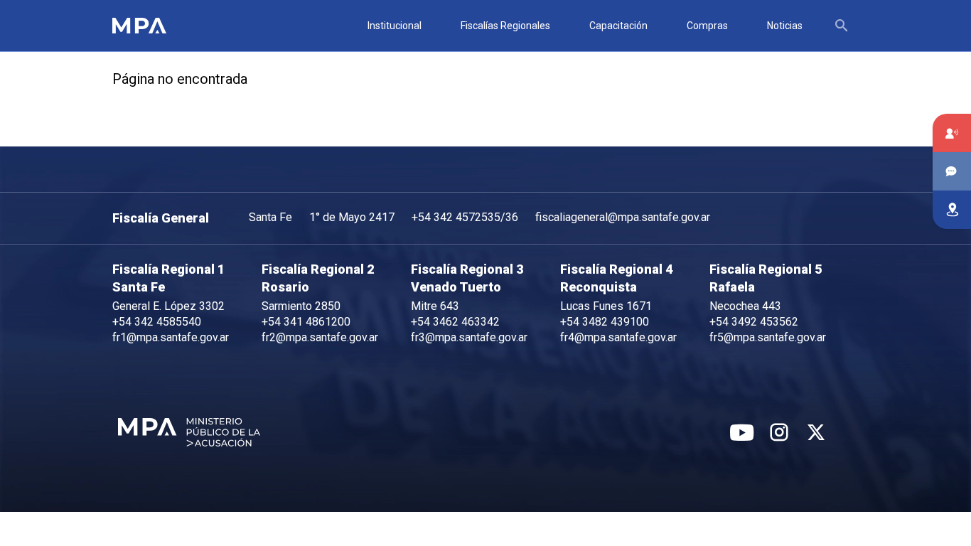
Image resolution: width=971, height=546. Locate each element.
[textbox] (846, 25)
